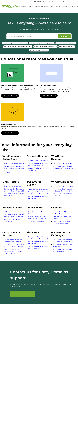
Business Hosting (37, 156)
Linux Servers (35, 207)
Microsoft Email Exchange (60, 234)
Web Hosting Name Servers (14, 163)
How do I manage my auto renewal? (45, 46)
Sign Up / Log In (66, 1)
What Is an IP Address (36, 221)
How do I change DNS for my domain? (42, 43)
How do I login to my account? (65, 43)
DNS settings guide (48, 85)
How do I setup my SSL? (66, 46)
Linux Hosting (10, 181)
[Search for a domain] (74, 1)
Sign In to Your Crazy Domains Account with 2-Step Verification (13, 251)
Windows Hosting (62, 181)
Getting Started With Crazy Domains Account (19, 85)
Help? (44, 1)
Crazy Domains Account (11, 234)
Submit (65, 36)
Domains (56, 207)
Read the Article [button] (10, 95)
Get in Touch (22, 294)
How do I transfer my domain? (39, 50)
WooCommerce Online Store (11, 157)
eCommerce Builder (34, 183)
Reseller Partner (53, 1)
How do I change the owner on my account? (17, 46)
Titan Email (33, 232)
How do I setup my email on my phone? (15, 43)
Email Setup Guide (8, 124)
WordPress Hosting (57, 157)
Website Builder (12, 207)
